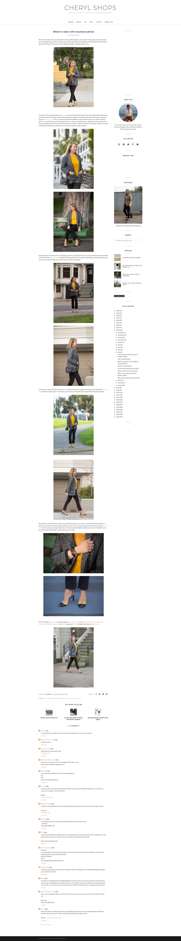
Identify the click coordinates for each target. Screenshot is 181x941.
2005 (117, 412)
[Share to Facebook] (96, 694)
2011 (117, 397)
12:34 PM (44, 920)
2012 (117, 395)
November (121, 335)
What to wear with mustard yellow (128, 371)
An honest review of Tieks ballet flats (131, 275)
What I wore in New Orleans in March (132, 283)
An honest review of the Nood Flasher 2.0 (132, 266)
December (121, 332)
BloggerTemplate (61, 938)
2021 (117, 323)
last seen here (54, 257)
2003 (117, 417)
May (119, 349)
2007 (117, 407)
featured (53, 698)
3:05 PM (43, 844)
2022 (117, 320)
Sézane (64, 115)
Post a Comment (46, 924)
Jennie (42, 909)
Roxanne (43, 819)
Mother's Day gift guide (125, 366)
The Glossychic (45, 748)
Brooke (43, 786)
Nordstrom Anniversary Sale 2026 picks (128, 226)
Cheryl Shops (90, 7)
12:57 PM (44, 745)
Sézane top (53, 622)
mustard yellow (64, 698)
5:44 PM (43, 767)
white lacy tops (48, 119)
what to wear (75, 698)
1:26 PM (43, 828)
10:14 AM (44, 815)
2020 (117, 325)
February (120, 383)
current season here (74, 622)
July (119, 345)
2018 (117, 330)
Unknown (43, 771)
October (120, 337)
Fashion (47, 698)
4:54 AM (43, 782)
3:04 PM (43, 905)
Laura (42, 878)
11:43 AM (44, 874)
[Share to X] (99, 694)
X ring (74, 624)
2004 (117, 414)
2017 (117, 387)
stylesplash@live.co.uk (48, 891)
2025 (117, 313)
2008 (117, 404)
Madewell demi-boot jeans (89, 622)
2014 (117, 390)
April (119, 352)
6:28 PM (43, 736)
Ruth (42, 832)
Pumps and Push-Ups (47, 797)
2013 (117, 392)
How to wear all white (124, 359)
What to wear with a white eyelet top (129, 378)
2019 (117, 327)
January (120, 385)
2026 (117, 310)
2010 (117, 400)
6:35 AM (43, 800)
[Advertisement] (128, 63)
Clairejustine (45, 867)
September (121, 340)
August (120, 342)
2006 (117, 409)
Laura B (43, 730)
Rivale (64, 624)
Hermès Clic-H (55, 624)
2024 (117, 315)
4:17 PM (43, 887)
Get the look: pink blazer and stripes (128, 368)
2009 (117, 402)
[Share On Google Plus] (106, 694)
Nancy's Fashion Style (47, 739)
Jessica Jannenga (46, 847)
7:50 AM (43, 863)
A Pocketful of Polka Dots (53, 918)
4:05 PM (43, 756)
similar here (94, 624)
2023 (117, 318)
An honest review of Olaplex (131, 257)
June (119, 347)
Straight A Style (46, 804)
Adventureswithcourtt (48, 760)
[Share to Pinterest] (103, 694)
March (119, 380)
